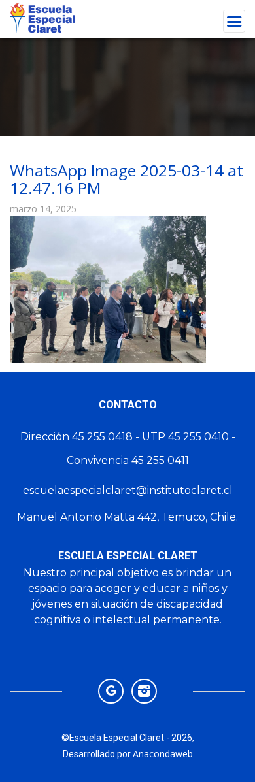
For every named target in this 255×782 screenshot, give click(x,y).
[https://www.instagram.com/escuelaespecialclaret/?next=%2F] (144, 690)
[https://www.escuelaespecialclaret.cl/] (111, 690)
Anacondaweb (163, 753)
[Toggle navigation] (234, 21)
